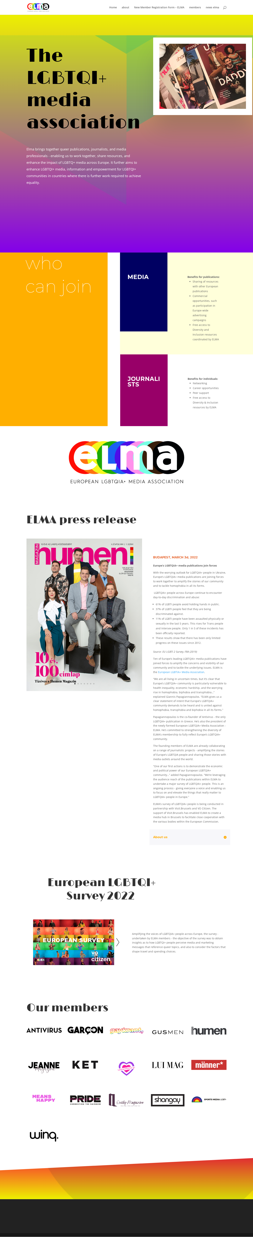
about (125, 7)
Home (113, 7)
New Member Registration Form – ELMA (159, 7)
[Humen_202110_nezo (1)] (84, 690)
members (195, 7)
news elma (212, 7)
